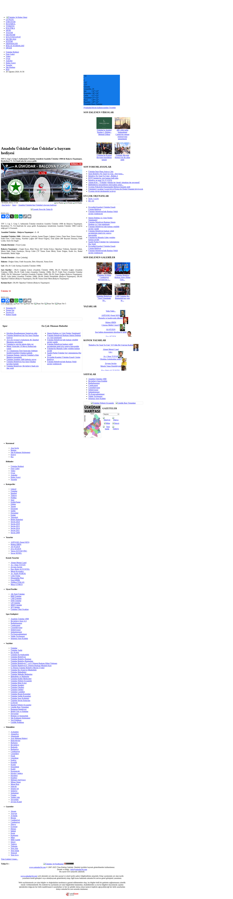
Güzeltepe (14, 758)
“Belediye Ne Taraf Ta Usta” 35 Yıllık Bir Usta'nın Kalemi (110, 345)
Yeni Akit (14, 848)
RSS (7, 69)
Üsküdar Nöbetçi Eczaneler (21, 681)
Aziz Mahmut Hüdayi (19, 738)
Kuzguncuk (15, 771)
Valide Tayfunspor (95, 396)
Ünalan (13, 795)
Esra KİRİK (15, 580)
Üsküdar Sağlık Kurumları (21, 696)
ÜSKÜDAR (11, 22)
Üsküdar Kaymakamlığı (20, 655)
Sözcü (13, 842)
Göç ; (111, 352)
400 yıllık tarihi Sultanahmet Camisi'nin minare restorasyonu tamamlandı (122, 134)
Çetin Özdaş (15, 576)
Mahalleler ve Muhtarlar (20, 676)
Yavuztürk (15, 800)
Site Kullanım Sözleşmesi (20, 452)
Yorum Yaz (10, 310)
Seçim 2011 (15, 530)
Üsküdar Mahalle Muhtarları (21, 674)
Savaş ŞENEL (16, 553)
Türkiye (14, 495)
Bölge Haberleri (17, 519)
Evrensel (14, 827)
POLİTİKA (10, 28)
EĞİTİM (9, 41)
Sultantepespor (94, 392)
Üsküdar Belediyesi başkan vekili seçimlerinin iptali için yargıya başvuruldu (63, 345)
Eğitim (13, 504)
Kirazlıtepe (15, 767)
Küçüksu (14, 775)
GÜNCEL (10, 19)
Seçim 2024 (15, 522)
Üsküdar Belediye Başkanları (22, 661)
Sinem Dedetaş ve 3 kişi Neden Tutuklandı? (64, 333)
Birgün (13, 818)
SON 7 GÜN (93, 199)
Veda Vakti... (111, 311)
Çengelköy (15, 754)
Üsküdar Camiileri (18, 692)
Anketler (9, 61)
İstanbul (14, 493)
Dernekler (14, 513)
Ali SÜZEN (15, 547)
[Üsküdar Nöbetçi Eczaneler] (102, 403)
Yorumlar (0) (11, 308)
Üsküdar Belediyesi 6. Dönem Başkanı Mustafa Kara (31, 666)
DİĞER (9, 48)
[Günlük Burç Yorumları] (125, 403)
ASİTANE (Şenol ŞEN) (20, 542)
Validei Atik (15, 797)
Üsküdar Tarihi (16, 650)
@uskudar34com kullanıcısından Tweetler (99, 108)
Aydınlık (14, 816)
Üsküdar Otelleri (17, 690)
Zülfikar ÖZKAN (17, 582)
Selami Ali (15, 789)
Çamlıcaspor (93, 385)
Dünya (13, 824)
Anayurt (14, 813)
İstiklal (13, 831)
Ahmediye (15, 734)
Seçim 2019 (15, 524)
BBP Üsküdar (16, 596)
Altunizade (15, 736)
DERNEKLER (12, 43)
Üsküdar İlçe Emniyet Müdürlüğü (24, 670)
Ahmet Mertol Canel (18, 563)
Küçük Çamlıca (17, 773)
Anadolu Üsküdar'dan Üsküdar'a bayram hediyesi (37, 205)
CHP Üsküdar (16, 598)
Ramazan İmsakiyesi (18, 709)
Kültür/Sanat (15, 502)
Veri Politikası (16, 720)
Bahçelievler (15, 741)
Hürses (13, 829)
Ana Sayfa (6, 205)
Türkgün (14, 846)
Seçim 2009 (15, 533)
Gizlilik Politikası (17, 722)
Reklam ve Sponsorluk (19, 716)
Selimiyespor (93, 390)
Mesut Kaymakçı (17, 571)
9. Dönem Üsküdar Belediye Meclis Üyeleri (27, 668)
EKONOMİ (10, 35)
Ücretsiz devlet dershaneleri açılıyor (102, 191)
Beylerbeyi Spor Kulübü (97, 381)
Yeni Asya (15, 855)
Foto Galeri (10, 54)
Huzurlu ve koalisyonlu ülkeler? (111, 318)
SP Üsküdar (15, 607)
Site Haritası (10, 67)
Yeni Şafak (15, 851)
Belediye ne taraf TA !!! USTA (100, 180)
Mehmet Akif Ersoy (18, 780)
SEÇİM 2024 (11, 39)
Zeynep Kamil (16, 802)
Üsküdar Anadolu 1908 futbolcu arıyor (21, 359)
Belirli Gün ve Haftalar (19, 711)
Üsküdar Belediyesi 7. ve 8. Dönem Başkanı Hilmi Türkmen (34, 663)
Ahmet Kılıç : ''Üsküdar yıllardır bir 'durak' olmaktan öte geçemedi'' (114, 182)
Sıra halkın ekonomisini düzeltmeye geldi (111, 332)
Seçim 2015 (15, 526)
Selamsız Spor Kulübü (97, 398)
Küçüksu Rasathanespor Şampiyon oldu (22, 333)
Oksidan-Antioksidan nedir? (111, 359)
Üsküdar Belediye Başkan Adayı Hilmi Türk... (122, 277)
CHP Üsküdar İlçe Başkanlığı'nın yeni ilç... (122, 298)
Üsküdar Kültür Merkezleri (21, 679)
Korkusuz (14, 835)
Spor (14, 205)
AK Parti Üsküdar (18, 594)
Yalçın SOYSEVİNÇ (19, 551)
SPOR (8, 30)
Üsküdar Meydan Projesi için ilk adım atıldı (122, 157)
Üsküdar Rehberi (12, 52)
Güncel (13, 489)
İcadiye (13, 760)
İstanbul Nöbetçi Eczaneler (21, 705)
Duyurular (15, 714)
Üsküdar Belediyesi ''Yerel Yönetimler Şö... (104, 298)
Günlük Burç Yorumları (20, 707)
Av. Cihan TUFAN (18, 565)
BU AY (91, 201)
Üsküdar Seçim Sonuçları (20, 700)
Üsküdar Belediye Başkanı (21, 659)
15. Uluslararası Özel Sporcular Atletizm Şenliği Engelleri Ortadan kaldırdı (22, 352)
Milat (13, 837)
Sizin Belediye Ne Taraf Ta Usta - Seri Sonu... (106, 174)
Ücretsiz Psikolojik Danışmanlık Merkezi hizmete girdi (109, 187)
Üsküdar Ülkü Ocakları (20, 609)
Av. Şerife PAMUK (18, 574)
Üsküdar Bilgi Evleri (19, 683)
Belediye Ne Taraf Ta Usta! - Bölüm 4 (103, 176)
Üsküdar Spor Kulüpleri (20, 698)
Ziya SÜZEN (16, 549)
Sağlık (13, 511)
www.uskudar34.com (37, 867)
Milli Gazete (15, 840)
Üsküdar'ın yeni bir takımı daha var (20, 344)
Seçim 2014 (15, 528)
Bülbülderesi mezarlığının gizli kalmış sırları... (105, 185)
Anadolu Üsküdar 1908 (97, 379)
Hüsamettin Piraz (17, 578)
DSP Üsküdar (16, 601)
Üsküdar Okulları (17, 687)
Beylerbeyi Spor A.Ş (19, 621)
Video (8, 56)
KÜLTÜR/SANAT (13, 37)
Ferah (13, 756)
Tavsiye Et (10, 312)
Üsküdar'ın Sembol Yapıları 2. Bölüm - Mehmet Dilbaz (104, 132)
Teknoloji (14, 517)
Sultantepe (15, 793)
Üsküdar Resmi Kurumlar (20, 694)
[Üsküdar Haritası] (92, 437)
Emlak (13, 515)
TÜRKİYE (10, 26)
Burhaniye (15, 749)
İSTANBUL (11, 24)
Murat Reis (15, 784)
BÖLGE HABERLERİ (15, 46)
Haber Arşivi (11, 63)
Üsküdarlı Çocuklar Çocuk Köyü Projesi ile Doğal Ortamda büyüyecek (115, 189)
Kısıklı (13, 765)
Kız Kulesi (15, 652)
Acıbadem (15, 732)
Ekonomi (14, 509)
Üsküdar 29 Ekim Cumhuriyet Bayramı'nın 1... (104, 277)
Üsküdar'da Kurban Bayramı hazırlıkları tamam (104, 157)
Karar (13, 833)
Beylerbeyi (15, 745)
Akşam (13, 811)
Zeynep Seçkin (16, 567)
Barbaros (14, 743)
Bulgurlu (14, 747)
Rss (12, 457)
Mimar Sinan (16, 782)
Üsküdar (14, 491)
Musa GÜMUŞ (17, 584)
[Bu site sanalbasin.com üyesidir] (72, 895)
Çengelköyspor (94, 388)
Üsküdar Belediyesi (18, 657)
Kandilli (14, 762)
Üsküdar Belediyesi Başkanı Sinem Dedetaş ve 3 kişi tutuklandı (101, 223)
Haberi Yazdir (11, 315)
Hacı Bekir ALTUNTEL (20, 569)
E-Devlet (14, 703)
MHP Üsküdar (16, 605)
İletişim (13, 450)
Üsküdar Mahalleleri (18, 672)
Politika (14, 498)
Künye (13, 455)
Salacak (14, 786)
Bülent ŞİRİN (16, 544)
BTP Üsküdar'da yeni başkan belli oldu (103, 178)
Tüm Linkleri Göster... (9, 859)
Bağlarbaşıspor (94, 383)
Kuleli (13, 769)
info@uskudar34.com (78, 869)
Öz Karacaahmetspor (96, 394)
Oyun (8, 59)
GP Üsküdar (15, 603)
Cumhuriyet (15, 751)
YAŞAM (9, 33)
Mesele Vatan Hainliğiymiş (110, 366)
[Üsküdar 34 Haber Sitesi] (17, 17)
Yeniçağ (14, 853)
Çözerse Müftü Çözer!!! (111, 325)
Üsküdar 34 (6, 291)
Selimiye (14, 791)
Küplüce (14, 778)
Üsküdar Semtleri (17, 685)
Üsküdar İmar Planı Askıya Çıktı (100, 172)
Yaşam (13, 506)
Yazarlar (9, 65)
